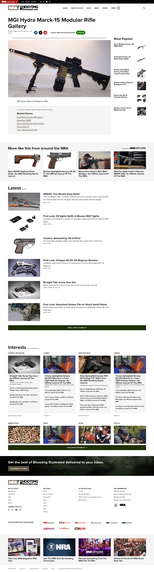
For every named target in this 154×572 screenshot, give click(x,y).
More (24, 189)
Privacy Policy (12, 569)
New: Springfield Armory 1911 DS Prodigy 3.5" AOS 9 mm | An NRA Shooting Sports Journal (94, 379)
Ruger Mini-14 (23, 126)
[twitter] (40, 31)
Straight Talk (14, 383)
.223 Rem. (27, 110)
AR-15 (36, 110)
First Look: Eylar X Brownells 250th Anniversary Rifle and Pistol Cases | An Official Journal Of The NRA (93, 407)
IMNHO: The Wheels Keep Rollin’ (61, 194)
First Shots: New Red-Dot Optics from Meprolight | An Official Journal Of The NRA (128, 399)
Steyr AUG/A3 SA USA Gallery (30, 123)
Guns (88, 8)
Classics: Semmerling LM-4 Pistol (61, 238)
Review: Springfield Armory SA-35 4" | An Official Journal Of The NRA (59, 174)
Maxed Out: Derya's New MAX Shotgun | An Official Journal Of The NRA (94, 174)
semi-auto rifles (46, 110)
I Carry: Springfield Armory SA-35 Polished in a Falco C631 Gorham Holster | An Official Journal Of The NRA (58, 379)
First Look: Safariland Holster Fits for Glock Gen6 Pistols (75, 304)
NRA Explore (83, 500)
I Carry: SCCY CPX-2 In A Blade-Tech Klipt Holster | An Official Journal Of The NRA (59, 405)
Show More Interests (88, 447)
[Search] (144, 8)
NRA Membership (119, 491)
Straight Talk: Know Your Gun (59, 282)
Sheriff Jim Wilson (53, 288)
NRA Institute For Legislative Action (90, 497)
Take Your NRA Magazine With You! (22, 559)
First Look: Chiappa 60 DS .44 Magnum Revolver (70, 260)
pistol (96, 385)
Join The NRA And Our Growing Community (58, 559)
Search (10, 503)
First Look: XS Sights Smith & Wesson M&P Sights (71, 216)
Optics (49, 224)
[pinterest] (45, 31)
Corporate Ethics (34, 569)
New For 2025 (77, 8)
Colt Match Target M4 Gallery (30, 117)
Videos (105, 8)
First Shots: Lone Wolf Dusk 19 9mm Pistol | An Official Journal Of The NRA (129, 407)
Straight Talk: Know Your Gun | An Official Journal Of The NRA (24, 378)
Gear (96, 8)
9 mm (32, 110)
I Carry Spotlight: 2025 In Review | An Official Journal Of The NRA (57, 391)
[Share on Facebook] (36, 31)
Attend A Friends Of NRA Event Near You (129, 559)
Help (9, 500)
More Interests (33, 348)
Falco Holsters (64, 385)
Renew (27, 2)
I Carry (46, 353)
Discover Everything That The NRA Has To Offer (93, 559)
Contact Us (11, 494)
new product (103, 385)
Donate (33, 2)
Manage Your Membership (122, 500)
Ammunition (13, 423)
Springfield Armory (51, 385)
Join (22, 2)
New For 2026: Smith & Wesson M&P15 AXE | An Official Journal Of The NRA (129, 174)
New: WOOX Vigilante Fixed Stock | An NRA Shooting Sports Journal (23, 174)
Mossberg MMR (24, 120)
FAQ (9, 497)
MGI (40, 110)
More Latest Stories (85, 327)
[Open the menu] (119, 8)
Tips (48, 203)
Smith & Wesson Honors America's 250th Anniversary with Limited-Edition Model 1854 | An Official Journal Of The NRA (94, 398)
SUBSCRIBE (18, 468)
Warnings (45, 569)
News (65, 8)
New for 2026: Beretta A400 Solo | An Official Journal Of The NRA (93, 390)
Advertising (11, 491)
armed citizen (24, 383)
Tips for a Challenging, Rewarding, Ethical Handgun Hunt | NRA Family (24, 389)
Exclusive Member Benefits (122, 494)
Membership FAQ (119, 497)
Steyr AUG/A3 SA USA (27, 129)
